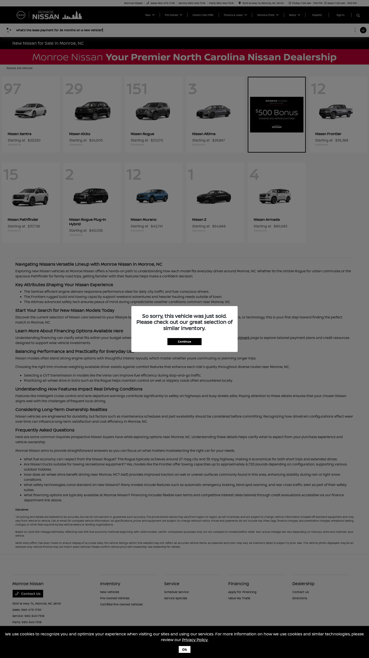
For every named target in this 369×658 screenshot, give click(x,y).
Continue (184, 341)
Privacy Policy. (195, 639)
